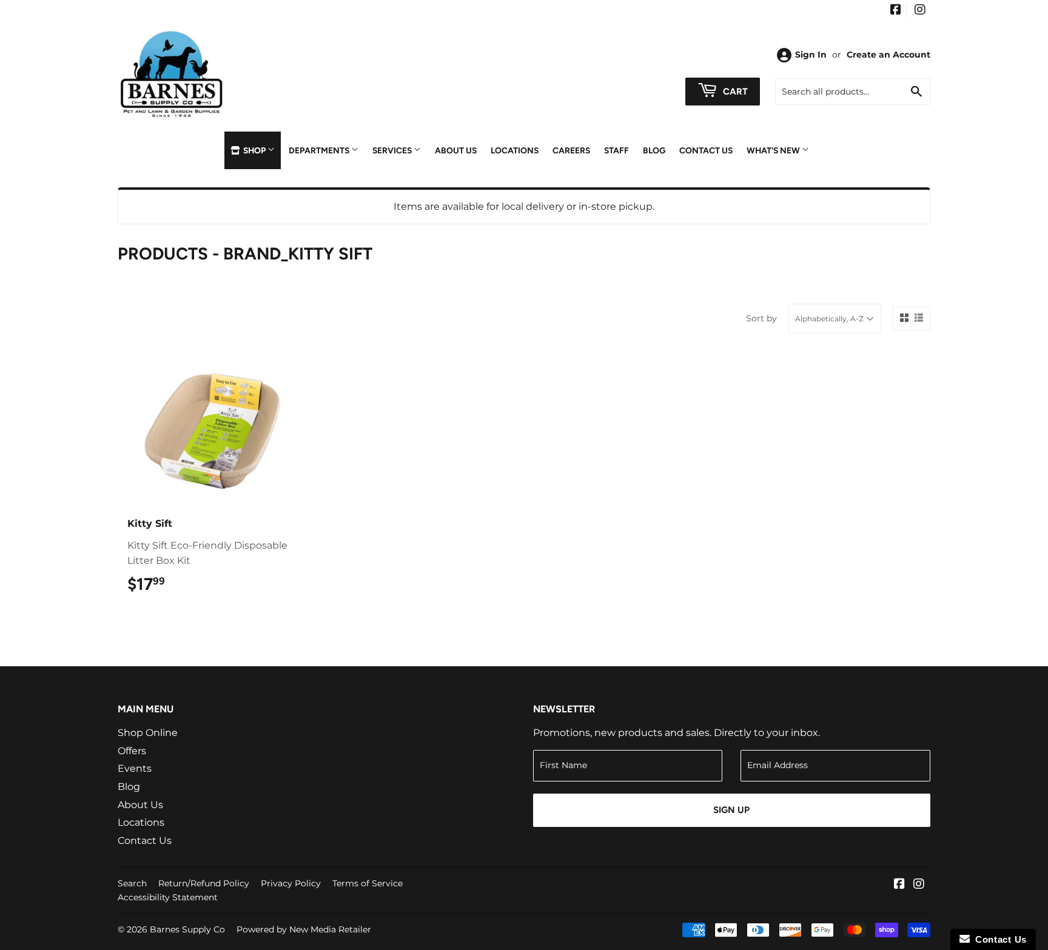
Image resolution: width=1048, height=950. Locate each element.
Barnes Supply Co (187, 929)
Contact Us (706, 150)
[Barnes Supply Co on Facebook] (895, 11)
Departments (320, 150)
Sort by (761, 318)
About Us (456, 150)
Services (393, 150)
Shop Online (148, 732)
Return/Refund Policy (203, 883)
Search (132, 883)
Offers (132, 751)
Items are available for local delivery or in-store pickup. (524, 206)
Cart (734, 91)
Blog (654, 150)
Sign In (811, 54)
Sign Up (731, 809)
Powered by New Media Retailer (304, 929)
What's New (774, 150)
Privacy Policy (291, 883)
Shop (254, 150)
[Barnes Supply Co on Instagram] (920, 11)
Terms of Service (367, 883)
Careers (571, 150)
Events (135, 768)
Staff (616, 150)
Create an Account (888, 54)
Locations (515, 150)
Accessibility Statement (168, 897)
